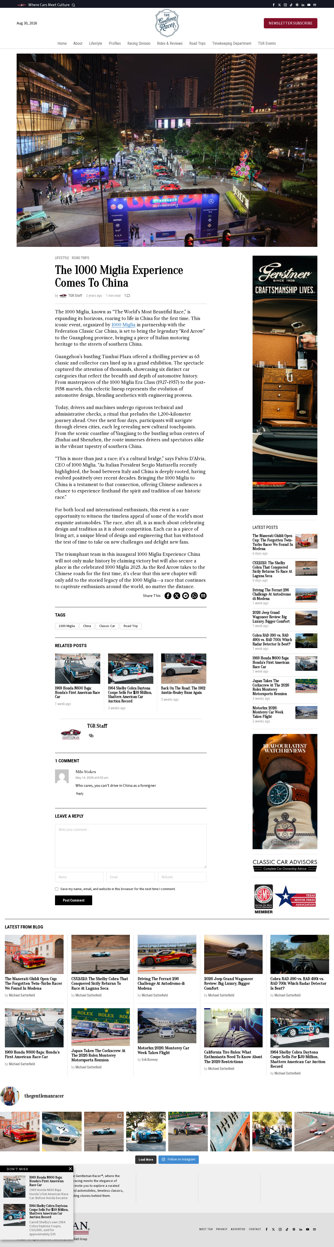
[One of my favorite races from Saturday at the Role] (188, 1131)
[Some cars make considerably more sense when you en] (20, 1131)
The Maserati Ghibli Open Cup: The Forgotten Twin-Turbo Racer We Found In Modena (273, 542)
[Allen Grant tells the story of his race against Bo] (62, 1131)
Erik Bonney (150, 1060)
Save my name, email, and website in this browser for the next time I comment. (118, 889)
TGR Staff (75, 296)
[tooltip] (273, 5)
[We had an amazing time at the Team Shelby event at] (272, 1131)
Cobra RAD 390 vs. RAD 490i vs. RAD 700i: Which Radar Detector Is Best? (272, 639)
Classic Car (107, 626)
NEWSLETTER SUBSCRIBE (290, 23)
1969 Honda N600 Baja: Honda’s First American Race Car (77, 692)
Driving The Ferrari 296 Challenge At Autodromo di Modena (272, 594)
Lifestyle (62, 258)
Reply (79, 793)
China (87, 626)
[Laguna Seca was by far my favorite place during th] (314, 1131)
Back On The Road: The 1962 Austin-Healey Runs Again (183, 690)
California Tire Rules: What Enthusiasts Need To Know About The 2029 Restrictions (233, 1057)
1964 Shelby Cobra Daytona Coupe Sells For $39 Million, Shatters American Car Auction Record (130, 694)
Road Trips (80, 258)
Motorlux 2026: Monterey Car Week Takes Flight (268, 712)
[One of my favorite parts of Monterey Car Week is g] (230, 1131)
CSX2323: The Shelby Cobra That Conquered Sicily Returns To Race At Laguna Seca (272, 569)
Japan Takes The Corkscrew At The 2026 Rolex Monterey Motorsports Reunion (271, 687)
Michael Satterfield (22, 995)
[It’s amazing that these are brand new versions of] (146, 1131)
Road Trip (130, 626)
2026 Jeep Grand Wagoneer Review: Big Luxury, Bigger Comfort (271, 617)
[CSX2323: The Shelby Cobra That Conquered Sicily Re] (104, 1131)
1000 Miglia (123, 325)
